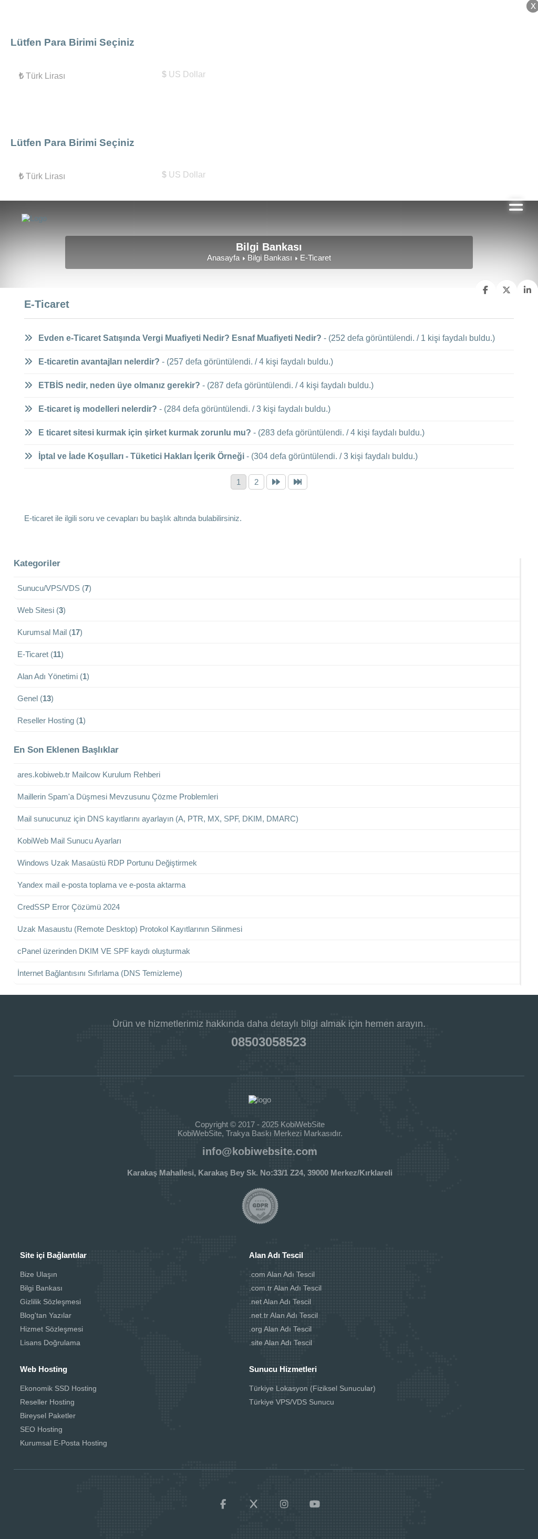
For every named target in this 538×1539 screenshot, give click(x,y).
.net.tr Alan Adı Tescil (283, 1315)
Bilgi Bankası (269, 257)
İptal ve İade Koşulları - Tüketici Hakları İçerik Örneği (140, 456)
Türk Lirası (42, 75)
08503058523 (268, 1042)
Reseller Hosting (47, 1402)
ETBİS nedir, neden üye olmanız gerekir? (118, 385)
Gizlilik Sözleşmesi (50, 1301)
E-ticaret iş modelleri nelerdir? (96, 408)
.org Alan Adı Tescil (280, 1329)
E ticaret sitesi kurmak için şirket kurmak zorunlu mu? (143, 432)
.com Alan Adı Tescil (282, 1274)
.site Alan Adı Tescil (280, 1342)
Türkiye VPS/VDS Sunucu (291, 1402)
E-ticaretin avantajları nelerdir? (98, 361)
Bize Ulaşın (38, 1274)
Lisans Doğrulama (50, 1342)
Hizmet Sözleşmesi (51, 1329)
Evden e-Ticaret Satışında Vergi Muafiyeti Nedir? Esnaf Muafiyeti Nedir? (179, 338)
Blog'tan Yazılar (45, 1315)
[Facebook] (223, 1504)
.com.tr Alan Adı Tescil (285, 1288)
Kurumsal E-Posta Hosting (63, 1443)
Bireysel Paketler (48, 1415)
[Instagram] (284, 1504)
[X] (253, 1504)
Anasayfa (223, 257)
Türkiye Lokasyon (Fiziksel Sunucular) (312, 1388)
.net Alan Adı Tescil (280, 1301)
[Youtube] (314, 1504)
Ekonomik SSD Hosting (58, 1388)
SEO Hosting (41, 1429)
